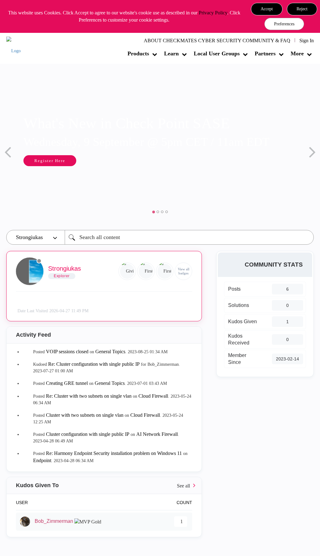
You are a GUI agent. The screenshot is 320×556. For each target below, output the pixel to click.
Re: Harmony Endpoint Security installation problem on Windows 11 (114, 453)
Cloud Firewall (153, 396)
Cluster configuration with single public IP (87, 434)
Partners (265, 53)
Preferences (284, 24)
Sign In (306, 40)
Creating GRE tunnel (67, 383)
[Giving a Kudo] (127, 271)
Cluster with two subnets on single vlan (84, 415)
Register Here (49, 160)
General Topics (110, 351)
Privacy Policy (213, 12)
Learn (171, 53)
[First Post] (164, 271)
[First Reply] (146, 271)
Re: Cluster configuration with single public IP (94, 364)
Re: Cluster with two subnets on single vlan (89, 396)
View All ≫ (104, 485)
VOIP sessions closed (67, 351)
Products (138, 53)
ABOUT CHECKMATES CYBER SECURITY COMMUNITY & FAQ (217, 40)
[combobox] (189, 237)
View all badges (183, 271)
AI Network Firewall (157, 434)
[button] (266, 9)
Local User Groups (217, 53)
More (297, 53)
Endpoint (42, 460)
